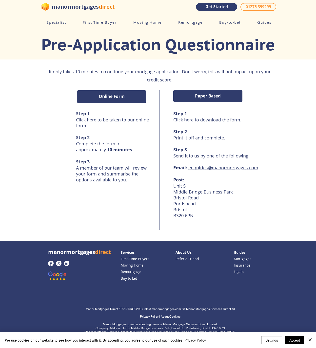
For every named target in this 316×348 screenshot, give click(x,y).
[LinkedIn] (66, 263)
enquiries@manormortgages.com (223, 168)
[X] (58, 263)
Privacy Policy (195, 340)
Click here (87, 120)
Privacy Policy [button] (149, 316)
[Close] (310, 340)
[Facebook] (51, 263)
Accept (294, 340)
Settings (271, 340)
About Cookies (170, 316)
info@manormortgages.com (162, 309)
